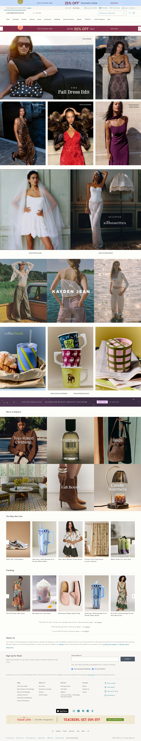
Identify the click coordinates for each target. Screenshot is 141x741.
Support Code (60, 738)
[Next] (139, 28)
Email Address (76, 655)
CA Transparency (30, 738)
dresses (61, 644)
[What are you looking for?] (124, 13)
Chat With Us (111, 695)
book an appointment (106, 253)
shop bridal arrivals (35, 253)
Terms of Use (19, 738)
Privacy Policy (91, 674)
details (29, 8)
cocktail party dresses (110, 644)
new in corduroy (70, 318)
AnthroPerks (111, 687)
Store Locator (111, 683)
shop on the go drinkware (59, 393)
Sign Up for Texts (112, 691)
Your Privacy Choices (72, 738)
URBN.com (50, 738)
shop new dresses (85, 104)
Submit (127, 659)
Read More (9, 647)
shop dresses (87, 38)
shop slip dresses (38, 104)
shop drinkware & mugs (81, 393)
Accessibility (41, 738)
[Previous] (2, 28)
